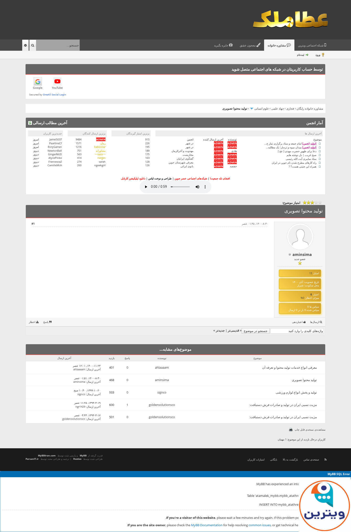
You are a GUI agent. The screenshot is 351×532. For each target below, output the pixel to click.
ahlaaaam (162, 367)
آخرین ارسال (94, 369)
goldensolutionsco (162, 405)
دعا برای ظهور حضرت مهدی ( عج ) (297, 151)
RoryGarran (55, 147)
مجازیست (188, 154)
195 (147, 147)
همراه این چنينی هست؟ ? (302, 166)
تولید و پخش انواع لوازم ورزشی (296, 392)
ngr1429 (80, 406)
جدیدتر (220, 330)
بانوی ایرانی (187, 166)
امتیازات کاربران (256, 459)
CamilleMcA (55, 165)
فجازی (290, 108)
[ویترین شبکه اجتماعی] (324, 505)
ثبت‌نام (300, 54)
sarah (102, 161)
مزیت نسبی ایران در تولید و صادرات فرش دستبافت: (283, 405)
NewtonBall (55, 150)
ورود (317, 54)
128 (147, 161)
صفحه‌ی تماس (311, 459)
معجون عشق (248, 45)
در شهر (189, 143)
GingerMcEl (55, 154)
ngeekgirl (100, 165)
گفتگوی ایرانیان (185, 158)
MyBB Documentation (207, 525)
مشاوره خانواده (277, 45)
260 (79, 165)
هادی (234, 151)
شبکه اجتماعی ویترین (311, 45)
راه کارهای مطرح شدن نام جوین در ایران (294, 162)
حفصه (233, 166)
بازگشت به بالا (290, 459)
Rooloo (77, 458)
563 (79, 154)
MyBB (83, 455)
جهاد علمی (277, 108)
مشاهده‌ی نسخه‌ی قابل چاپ (310, 429)
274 (79, 161)
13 (310, 273)
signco (161, 392)
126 (147, 165)
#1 (33, 223)
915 (147, 139)
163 (147, 158)
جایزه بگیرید (221, 45)
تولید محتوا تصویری (304, 380)
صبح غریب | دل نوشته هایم (301, 154)
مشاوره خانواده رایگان (310, 108)
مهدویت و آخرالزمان (182, 151)
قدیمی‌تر (233, 330)
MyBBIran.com (47, 455)
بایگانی (273, 459)
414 (79, 158)
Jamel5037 (55, 139)
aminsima (302, 254)
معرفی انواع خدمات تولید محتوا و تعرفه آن (289, 367)
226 (147, 143)
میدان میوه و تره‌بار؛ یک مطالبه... (291, 147)
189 (147, 150)
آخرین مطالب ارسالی (49, 122)
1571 (78, 143)
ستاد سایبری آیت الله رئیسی (301, 158)
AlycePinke (55, 158)
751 (79, 150)
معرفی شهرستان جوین (181, 162)
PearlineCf (55, 143)
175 (147, 154)
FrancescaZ (55, 161)
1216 (78, 147)
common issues (260, 525)
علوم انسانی (261, 108)
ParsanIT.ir (32, 458)
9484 (78, 139)
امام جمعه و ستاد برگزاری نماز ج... (290, 143)
